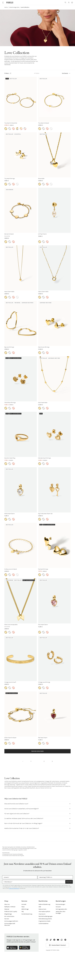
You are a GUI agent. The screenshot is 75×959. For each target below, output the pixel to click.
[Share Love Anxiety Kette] (20, 600)
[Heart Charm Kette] (20, 267)
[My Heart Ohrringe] (54, 545)
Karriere (6, 919)
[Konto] (68, 2)
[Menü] (3, 2)
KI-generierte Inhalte (44, 921)
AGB (40, 907)
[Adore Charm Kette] (54, 267)
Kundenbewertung (26, 914)
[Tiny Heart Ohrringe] (20, 154)
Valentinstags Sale (14, 7)
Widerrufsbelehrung (44, 904)
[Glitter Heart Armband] (20, 714)
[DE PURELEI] (9, 2)
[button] (65, 2)
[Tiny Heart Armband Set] (20, 99)
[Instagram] (47, 940)
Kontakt (23, 904)
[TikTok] (51, 940)
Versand (58, 907)
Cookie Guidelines (43, 923)
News (23, 907)
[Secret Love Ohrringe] (54, 323)
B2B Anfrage (25, 909)
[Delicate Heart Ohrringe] (54, 434)
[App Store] (12, 947)
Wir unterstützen (9, 916)
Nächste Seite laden (37, 751)
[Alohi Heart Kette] (54, 378)
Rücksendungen (60, 904)
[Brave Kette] (54, 154)
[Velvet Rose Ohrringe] (20, 378)
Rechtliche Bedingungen (45, 916)
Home (6, 7)
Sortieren (65, 73)
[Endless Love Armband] (20, 545)
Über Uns (7, 904)
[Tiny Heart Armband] (54, 99)
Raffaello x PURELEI (9, 907)
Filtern (6, 73)
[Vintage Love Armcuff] (20, 658)
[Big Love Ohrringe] (20, 323)
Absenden (69, 882)
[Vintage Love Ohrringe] (54, 658)
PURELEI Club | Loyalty (10, 911)
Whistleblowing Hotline (45, 919)
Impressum (42, 914)
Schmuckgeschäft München (9, 924)
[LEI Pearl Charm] (54, 210)
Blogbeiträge (8, 914)
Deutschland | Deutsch (58, 945)
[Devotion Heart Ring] (20, 434)
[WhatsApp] (62, 940)
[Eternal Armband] (20, 210)
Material (6, 909)
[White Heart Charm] (20, 489)
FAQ (22, 911)
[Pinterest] (65, 940)
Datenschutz (42, 909)
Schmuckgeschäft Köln (11, 921)
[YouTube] (58, 940)
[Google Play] (24, 947)
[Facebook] (54, 940)
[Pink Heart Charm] (54, 600)
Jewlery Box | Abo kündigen (60, 912)
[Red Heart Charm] (54, 714)
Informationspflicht (44, 911)
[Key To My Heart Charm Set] (54, 489)
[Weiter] (52, 761)
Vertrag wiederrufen (61, 909)
